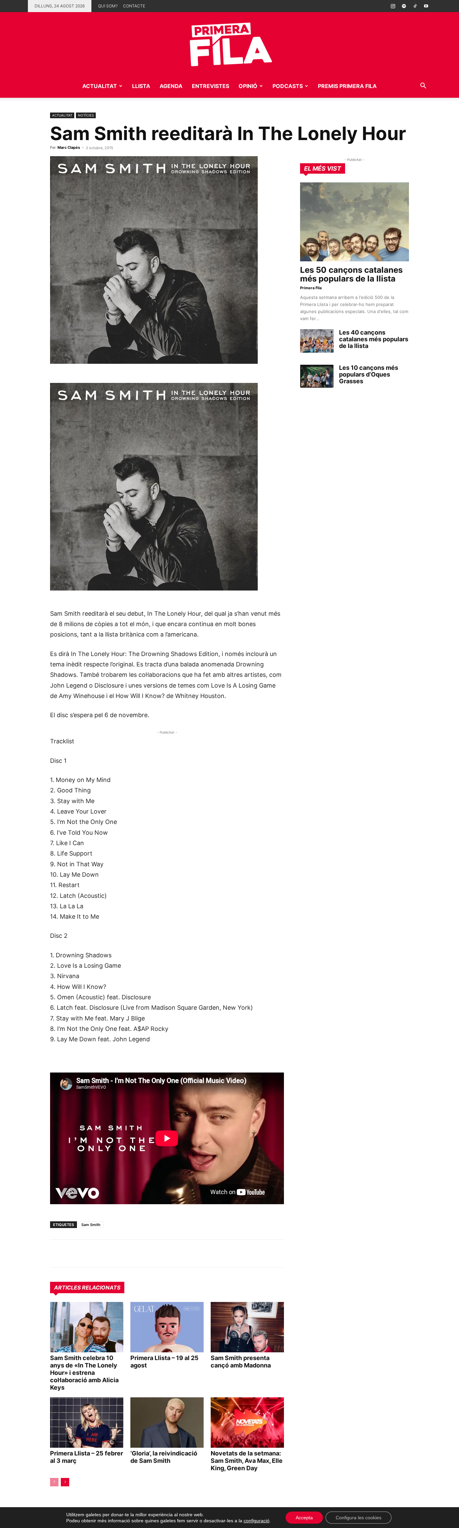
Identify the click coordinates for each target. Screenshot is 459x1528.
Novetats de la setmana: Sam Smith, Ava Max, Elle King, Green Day (247, 1461)
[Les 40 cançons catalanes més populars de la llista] (317, 341)
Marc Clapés (68, 147)
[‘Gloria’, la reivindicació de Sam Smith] (167, 1422)
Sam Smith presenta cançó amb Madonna (241, 1361)
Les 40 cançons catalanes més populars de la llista (373, 339)
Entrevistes (210, 86)
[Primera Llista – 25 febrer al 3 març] (86, 1422)
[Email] (118, 1253)
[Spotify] (404, 6)
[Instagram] (393, 6)
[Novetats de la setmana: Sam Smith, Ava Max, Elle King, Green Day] (247, 1422)
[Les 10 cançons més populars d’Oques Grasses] (317, 376)
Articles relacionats (87, 1287)
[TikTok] (415, 6)
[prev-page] (54, 1482)
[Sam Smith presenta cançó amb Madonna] (247, 1327)
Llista (141, 86)
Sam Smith (90, 1224)
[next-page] (65, 1482)
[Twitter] (87, 1253)
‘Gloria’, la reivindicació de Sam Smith (163, 1457)
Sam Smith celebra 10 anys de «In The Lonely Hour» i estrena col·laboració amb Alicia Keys (84, 1372)
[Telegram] (72, 1253)
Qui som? (108, 5)
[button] (423, 86)
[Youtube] (426, 6)
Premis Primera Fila (347, 86)
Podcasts (288, 86)
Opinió (248, 86)
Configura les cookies (358, 1517)
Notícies (86, 115)
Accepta (304, 1517)
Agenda (171, 86)
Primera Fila (311, 288)
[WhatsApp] (57, 1253)
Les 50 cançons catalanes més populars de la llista (351, 274)
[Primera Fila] (229, 43)
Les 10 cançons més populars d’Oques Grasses (368, 374)
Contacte (134, 5)
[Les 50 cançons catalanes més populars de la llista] (354, 221)
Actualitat (99, 86)
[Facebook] (103, 1253)
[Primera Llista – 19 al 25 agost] (167, 1327)
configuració (256, 1520)
